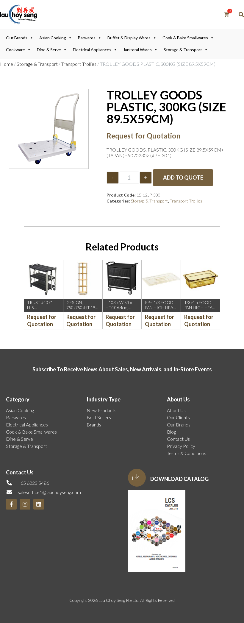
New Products (101, 410)
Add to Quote (183, 177)
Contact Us (178, 439)
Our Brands (16, 37)
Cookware (15, 49)
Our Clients (178, 417)
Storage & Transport (183, 49)
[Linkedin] (38, 504)
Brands (94, 424)
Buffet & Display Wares (129, 37)
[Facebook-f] (11, 504)
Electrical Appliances (92, 49)
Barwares (87, 37)
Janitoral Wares (137, 49)
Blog (171, 431)
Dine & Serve (49, 49)
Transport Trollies (78, 64)
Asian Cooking (52, 37)
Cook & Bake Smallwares (185, 37)
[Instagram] (25, 504)
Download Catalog (179, 479)
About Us (176, 410)
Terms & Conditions (186, 453)
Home (6, 64)
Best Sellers (99, 417)
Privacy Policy (181, 446)
